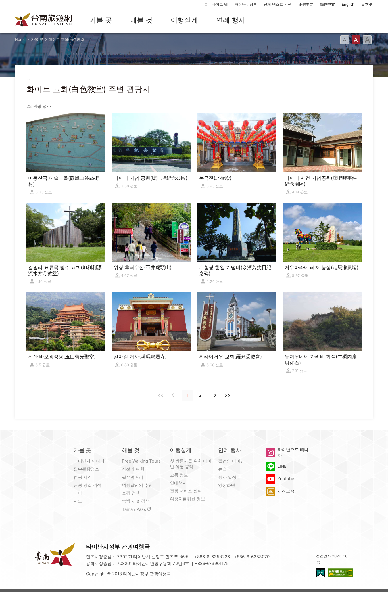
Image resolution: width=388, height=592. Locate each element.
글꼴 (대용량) (367, 39)
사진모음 (286, 491)
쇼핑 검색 (131, 493)
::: (206, 4)
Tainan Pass (134, 509)
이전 (173, 395)
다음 (214, 395)
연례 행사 (230, 20)
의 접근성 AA (340, 572)
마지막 (227, 395)
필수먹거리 (132, 477)
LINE (282, 466)
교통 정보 (179, 475)
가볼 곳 (100, 20)
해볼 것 (141, 20)
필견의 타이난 (231, 461)
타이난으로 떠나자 (293, 452)
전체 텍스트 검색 (278, 4)
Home (20, 39)
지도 (78, 501)
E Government (320, 572)
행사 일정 (227, 477)
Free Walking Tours (141, 461)
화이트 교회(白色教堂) (67, 39)
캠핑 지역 (83, 477)
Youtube (286, 478)
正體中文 (306, 4)
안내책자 (178, 483)
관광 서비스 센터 (186, 490)
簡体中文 (327, 4)
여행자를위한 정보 (187, 498)
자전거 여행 (133, 469)
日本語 (366, 4)
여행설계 (184, 20)
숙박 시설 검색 (136, 501)
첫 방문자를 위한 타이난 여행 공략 (191, 463)
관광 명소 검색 (87, 485)
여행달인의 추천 (137, 485)
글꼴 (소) (344, 39)
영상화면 (226, 485)
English (348, 4)
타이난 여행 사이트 (43, 20)
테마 (78, 493)
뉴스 (222, 469)
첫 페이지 (161, 395)
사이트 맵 (220, 4)
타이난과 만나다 (89, 461)
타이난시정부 (246, 4)
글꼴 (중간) (356, 39)
